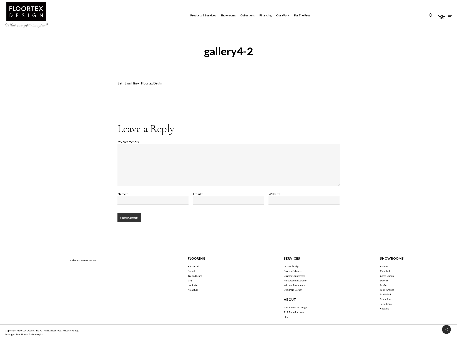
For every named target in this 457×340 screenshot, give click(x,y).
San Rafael (385, 294)
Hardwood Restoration (295, 280)
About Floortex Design (295, 307)
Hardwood (193, 266)
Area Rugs (193, 289)
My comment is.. (128, 142)
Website (274, 194)
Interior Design (291, 266)
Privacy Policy (70, 330)
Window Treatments (294, 285)
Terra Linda (386, 303)
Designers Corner (293, 289)
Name (122, 194)
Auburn (384, 266)
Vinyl (190, 280)
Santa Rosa (385, 299)
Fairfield (384, 285)
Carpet (191, 271)
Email (198, 194)
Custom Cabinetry (293, 271)
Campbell (385, 271)
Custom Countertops (294, 275)
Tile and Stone (195, 275)
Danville (384, 280)
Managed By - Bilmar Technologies (24, 334)
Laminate (192, 285)
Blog (286, 317)
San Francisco (387, 289)
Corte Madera (387, 275)
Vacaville (384, 308)
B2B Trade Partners (294, 312)
